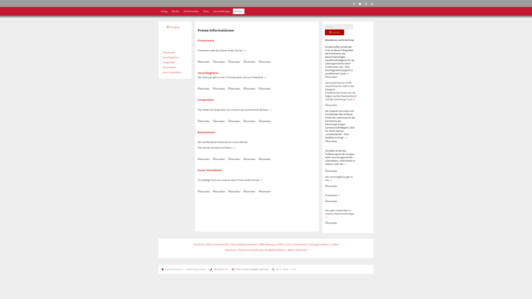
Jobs (289, 244)
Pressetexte (206, 40)
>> (348, 73)
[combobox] (339, 26)
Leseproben (206, 100)
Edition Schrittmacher (217, 244)
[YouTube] (360, 3)
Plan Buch (198, 244)
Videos (335, 244)
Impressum (231, 250)
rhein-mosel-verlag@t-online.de (252, 269)
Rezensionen (206, 132)
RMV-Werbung (267, 244)
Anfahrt (281, 244)
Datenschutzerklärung (250, 250)
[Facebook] (353, 3)
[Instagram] (366, 3)
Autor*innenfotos (210, 170)
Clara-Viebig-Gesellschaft (244, 244)
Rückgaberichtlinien (275, 250)
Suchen (336, 32)
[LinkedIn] (372, 3)
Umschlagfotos (208, 73)
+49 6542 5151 (220, 269)
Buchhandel (300, 244)
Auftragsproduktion (319, 244)
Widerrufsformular (297, 250)
